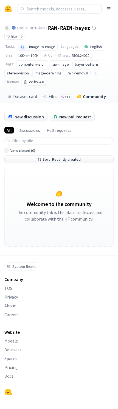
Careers (11, 314)
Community (94, 96)
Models (11, 341)
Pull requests (59, 130)
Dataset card (25, 96)
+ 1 (94, 73)
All (9, 130)
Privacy (11, 297)
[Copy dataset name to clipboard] (94, 28)
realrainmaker (31, 27)
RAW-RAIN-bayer (69, 27)
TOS (8, 288)
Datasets (12, 349)
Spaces (10, 358)
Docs (8, 376)
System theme (24, 266)
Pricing (11, 367)
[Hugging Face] (8, 392)
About (10, 305)
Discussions (29, 130)
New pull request (75, 116)
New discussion (29, 116)
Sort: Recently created (62, 159)
